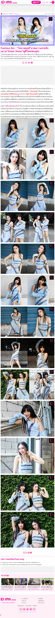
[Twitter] (29, 553)
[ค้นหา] (53, 2)
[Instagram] (34, 609)
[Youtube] (27, 609)
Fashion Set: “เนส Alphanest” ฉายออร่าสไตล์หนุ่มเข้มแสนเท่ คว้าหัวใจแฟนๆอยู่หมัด (21, 564)
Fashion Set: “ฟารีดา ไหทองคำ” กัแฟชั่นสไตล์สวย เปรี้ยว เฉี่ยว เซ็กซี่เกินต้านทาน (21, 562)
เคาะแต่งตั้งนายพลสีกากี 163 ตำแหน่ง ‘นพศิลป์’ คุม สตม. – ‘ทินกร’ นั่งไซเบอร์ (21, 588)
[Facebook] (26, 553)
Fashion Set (16, 13)
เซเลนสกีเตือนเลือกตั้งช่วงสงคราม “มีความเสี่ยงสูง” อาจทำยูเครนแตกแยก (7, 588)
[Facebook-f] (20, 609)
